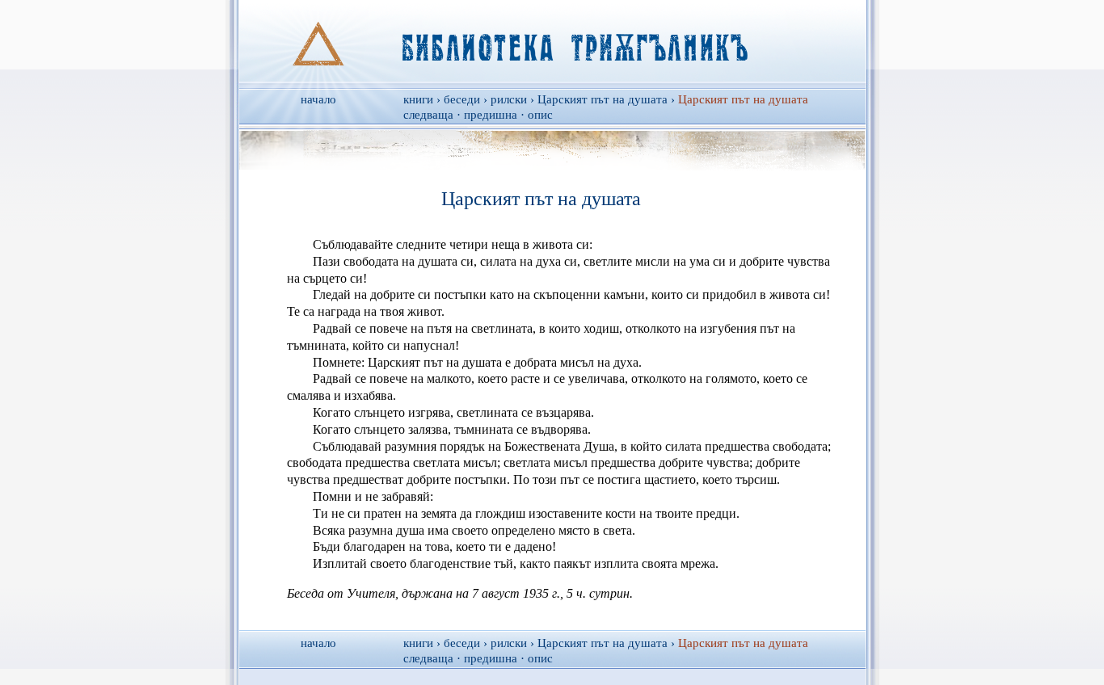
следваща (428, 114)
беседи (462, 99)
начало (318, 99)
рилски (509, 99)
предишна (490, 114)
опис (540, 114)
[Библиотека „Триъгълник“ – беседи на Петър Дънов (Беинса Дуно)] (552, 41)
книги (418, 99)
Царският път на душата (602, 99)
